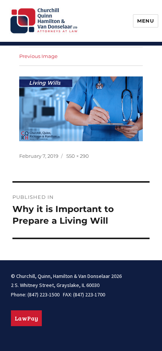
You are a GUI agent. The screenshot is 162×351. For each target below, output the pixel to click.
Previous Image (38, 56)
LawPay (26, 318)
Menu (145, 21)
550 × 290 (77, 156)
